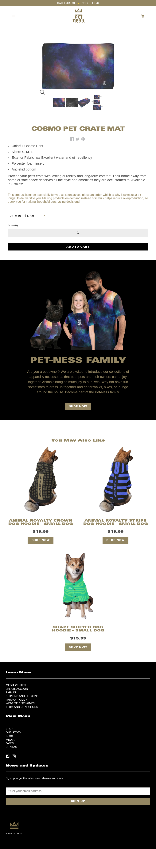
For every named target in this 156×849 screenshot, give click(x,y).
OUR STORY (13, 732)
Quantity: (13, 225)
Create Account (18, 689)
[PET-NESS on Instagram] (14, 756)
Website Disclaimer (20, 703)
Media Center (16, 685)
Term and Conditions (22, 707)
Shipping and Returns (22, 696)
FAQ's (10, 743)
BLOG (9, 736)
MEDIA (10, 740)
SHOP (9, 729)
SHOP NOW (78, 406)
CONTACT (12, 747)
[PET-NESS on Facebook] (8, 756)
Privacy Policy (16, 700)
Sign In (11, 692)
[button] (78, 61)
